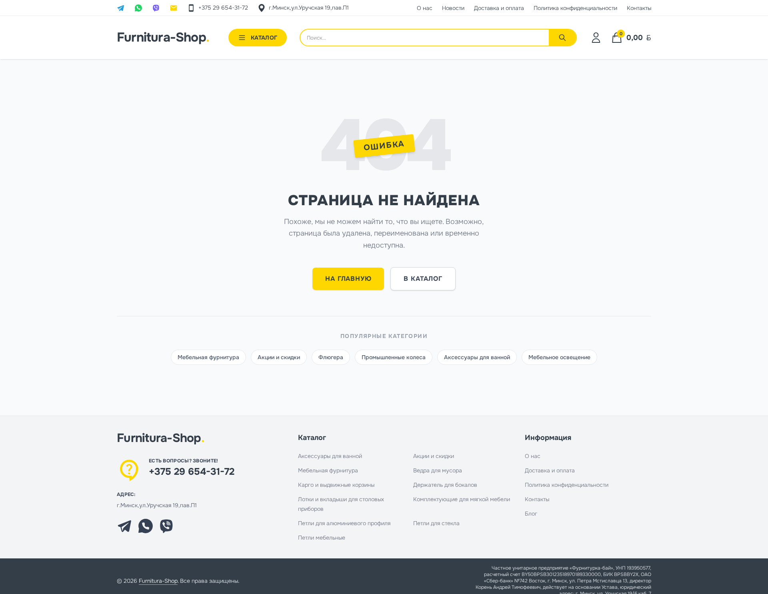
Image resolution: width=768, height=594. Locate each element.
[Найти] (562, 38)
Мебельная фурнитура (208, 357)
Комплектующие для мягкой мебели (461, 499)
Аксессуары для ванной (477, 357)
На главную (348, 278)
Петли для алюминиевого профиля (344, 523)
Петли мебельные (321, 537)
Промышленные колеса (394, 357)
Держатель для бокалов (445, 484)
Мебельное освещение (559, 357)
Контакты (537, 499)
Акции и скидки (279, 357)
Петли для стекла (436, 523)
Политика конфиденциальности (566, 484)
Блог (531, 513)
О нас (532, 456)
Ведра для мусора (437, 470)
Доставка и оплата (550, 470)
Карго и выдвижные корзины (336, 484)
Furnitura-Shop (163, 37)
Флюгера (330, 357)
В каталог (423, 278)
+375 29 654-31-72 (191, 472)
